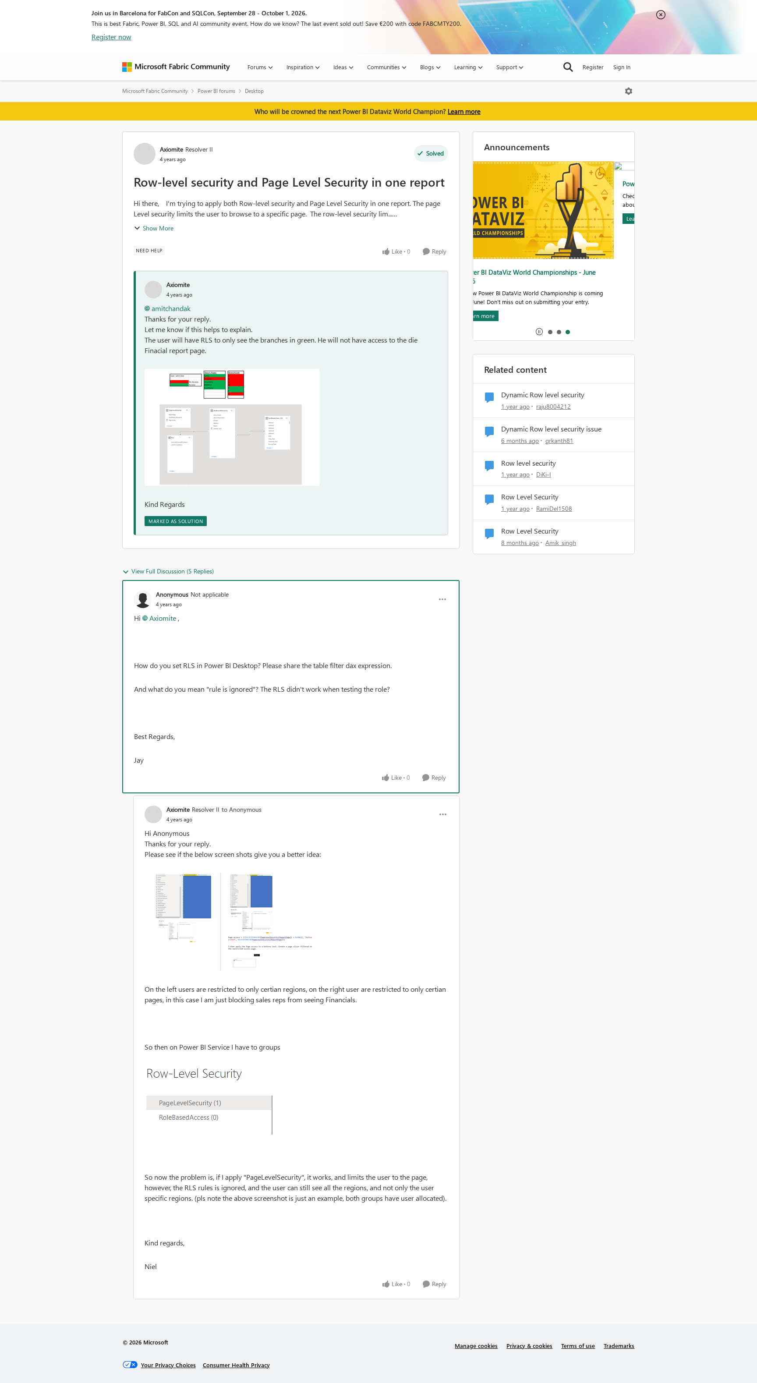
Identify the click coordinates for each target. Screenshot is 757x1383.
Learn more (464, 111)
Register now (111, 36)
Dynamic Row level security (542, 394)
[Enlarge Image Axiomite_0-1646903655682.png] (232, 427)
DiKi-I (543, 474)
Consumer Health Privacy (236, 1365)
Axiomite (171, 149)
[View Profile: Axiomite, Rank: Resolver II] (145, 154)
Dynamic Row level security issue (551, 428)
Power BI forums (216, 91)
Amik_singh (560, 542)
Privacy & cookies (529, 1345)
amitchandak (171, 308)
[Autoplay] (539, 331)
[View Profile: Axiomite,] (153, 289)
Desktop (254, 91)
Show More (158, 228)
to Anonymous (242, 809)
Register (593, 67)
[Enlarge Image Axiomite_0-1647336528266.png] (232, 922)
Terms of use (578, 1345)
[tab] (549, 331)
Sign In (621, 67)
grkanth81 (559, 440)
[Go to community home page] (176, 67)
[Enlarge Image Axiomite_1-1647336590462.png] (208, 1100)
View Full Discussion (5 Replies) (172, 571)
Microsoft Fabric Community (155, 91)
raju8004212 (553, 406)
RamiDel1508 (554, 508)
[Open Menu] (629, 91)
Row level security (528, 463)
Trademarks (619, 1345)
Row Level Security (530, 496)
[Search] (568, 67)
